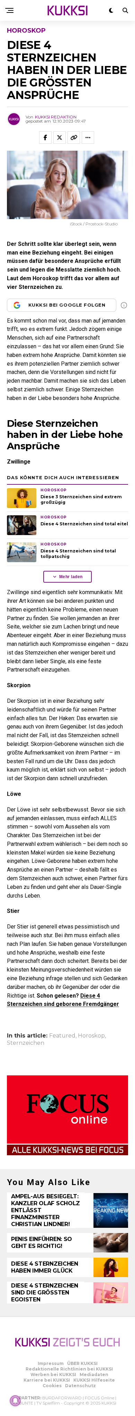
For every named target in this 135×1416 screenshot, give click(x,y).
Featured (62, 1036)
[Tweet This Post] (59, 137)
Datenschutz (80, 1385)
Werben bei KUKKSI (53, 1374)
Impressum (51, 1363)
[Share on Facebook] (45, 137)
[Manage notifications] (15, 1400)
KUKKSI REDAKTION (55, 116)
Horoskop (91, 1036)
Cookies (52, 1385)
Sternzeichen (25, 1043)
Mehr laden (71, 576)
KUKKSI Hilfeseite (94, 1380)
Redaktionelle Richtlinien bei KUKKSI (69, 1369)
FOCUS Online (99, 1397)
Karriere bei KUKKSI (47, 1380)
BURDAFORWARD (62, 1397)
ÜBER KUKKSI (82, 1363)
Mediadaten (94, 1374)
